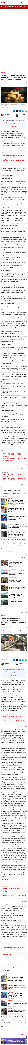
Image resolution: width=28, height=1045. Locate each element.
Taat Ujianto (22, 114)
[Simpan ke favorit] (26, 82)
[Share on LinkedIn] (20, 111)
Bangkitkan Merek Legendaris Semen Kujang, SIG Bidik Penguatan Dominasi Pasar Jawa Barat (14, 895)
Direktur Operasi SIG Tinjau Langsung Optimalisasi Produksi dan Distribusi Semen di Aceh (14, 890)
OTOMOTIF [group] (19, 6)
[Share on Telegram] (23, 111)
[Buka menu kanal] (26, 7)
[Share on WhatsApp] (26, 111)
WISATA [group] (9, 6)
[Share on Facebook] (14, 111)
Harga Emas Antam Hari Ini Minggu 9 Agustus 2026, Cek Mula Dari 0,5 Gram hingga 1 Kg (13, 455)
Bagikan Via (4, 110)
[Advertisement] (14, 25)
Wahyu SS (7, 114)
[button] (26, 1037)
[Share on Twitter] (17, 111)
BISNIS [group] (14, 6)
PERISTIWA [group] (3, 6)
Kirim (23, 557)
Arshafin (7, 663)
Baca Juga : (5, 152)
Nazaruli (21, 663)
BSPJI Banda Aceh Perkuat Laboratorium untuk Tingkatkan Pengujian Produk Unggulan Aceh (13, 952)
